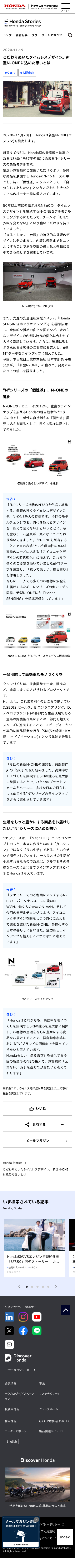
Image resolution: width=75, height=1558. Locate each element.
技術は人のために (18, 1267)
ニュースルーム (48, 1409)
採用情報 (10, 1421)
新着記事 (22, 35)
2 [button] (32, 1287)
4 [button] (43, 1287)
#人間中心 (27, 72)
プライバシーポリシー (46, 1524)
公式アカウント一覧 (17, 1370)
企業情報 (10, 1383)
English (12, 1441)
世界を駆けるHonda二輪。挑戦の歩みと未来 (37, 1505)
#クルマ (10, 72)
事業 (42, 1383)
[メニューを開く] (65, 7)
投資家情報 (12, 1409)
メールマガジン (52, 35)
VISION (33, 1267)
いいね (41, 1108)
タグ (35, 35)
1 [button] (27, 1287)
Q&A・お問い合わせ (52, 1421)
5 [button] (48, 1287)
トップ (7, 35)
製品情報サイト (48, 1431)
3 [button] (37, 1287)
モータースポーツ (15, 1431)
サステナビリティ (49, 1393)
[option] (34, 1248)
